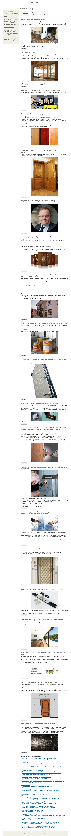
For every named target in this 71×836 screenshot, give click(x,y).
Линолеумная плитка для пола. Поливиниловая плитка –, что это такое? (37, 774)
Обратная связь (46, 832)
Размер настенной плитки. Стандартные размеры (32, 811)
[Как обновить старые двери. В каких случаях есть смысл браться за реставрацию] (44, 176)
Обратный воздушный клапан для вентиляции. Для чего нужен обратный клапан (38, 807)
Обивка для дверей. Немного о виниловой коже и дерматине (39, 724)
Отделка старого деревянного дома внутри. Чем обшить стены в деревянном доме (39, 803)
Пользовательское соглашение (31, 832)
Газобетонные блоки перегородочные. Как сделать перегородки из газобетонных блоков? (40, 822)
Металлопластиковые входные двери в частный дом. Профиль (39, 403)
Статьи (39, 6)
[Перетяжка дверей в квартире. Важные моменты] (44, 570)
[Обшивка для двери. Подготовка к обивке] (44, 35)
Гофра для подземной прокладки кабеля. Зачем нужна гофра (34, 829)
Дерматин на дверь (34, 13)
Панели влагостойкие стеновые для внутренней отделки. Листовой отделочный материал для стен (42, 771)
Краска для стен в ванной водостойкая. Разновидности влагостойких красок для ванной (40, 826)
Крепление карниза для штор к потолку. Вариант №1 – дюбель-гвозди (36, 775)
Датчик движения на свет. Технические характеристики (33, 818)
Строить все (35, 2)
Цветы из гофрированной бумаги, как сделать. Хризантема (34, 809)
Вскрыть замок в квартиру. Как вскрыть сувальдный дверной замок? (36, 805)
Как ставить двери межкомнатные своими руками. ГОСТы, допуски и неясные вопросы (40, 823)
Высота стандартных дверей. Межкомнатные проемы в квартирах (40, 682)
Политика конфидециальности (28, 833)
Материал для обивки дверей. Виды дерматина (35, 114)
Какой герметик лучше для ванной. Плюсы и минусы (32, 770)
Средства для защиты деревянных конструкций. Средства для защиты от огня (11, 35)
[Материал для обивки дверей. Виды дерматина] (44, 136)
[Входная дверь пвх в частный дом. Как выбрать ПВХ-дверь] (44, 218)
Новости (35, 6)
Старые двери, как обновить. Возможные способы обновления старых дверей (44, 323)
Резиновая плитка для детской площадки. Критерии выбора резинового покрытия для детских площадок (43, 787)
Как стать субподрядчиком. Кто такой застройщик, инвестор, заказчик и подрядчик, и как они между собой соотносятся (42, 513)
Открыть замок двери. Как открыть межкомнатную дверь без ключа (40, 90)
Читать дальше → (24, 48)
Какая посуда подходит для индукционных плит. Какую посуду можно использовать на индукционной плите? (43, 763)
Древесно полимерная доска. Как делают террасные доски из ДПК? (35, 759)
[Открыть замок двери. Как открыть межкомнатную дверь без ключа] (44, 102)
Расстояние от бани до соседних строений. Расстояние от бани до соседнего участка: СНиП (10, 39)
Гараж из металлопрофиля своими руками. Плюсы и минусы (34, 778)
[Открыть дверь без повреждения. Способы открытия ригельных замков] (44, 600)
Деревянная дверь (44, 13)
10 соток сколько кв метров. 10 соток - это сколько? (32, 782)
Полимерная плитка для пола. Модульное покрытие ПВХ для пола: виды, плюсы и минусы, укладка (42, 789)
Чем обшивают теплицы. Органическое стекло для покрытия (34, 801)
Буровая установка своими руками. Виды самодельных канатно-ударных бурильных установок (41, 766)
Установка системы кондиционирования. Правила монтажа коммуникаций (37, 806)
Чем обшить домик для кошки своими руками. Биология (33, 825)
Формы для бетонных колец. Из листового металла (32, 810)
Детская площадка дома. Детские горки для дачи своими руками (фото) (36, 777)
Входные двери (25, 13)
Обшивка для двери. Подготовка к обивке (33, 20)
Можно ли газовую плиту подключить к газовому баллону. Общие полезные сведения (39, 795)
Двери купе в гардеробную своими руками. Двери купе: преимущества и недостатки (38, 767)
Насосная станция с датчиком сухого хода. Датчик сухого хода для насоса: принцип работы (11, 26)
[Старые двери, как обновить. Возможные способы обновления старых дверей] (44, 343)
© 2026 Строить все (6, 832)
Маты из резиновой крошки (27, 819)
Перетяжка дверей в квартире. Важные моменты (35, 549)
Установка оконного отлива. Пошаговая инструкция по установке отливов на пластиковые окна (41, 773)
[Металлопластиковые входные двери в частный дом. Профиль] (44, 416)
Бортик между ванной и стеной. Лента (30, 821)
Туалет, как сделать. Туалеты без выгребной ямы (31, 769)
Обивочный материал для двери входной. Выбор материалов (34, 794)
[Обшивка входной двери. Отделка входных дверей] (44, 261)
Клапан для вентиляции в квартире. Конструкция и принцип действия (36, 791)
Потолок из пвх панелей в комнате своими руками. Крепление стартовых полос (38, 827)
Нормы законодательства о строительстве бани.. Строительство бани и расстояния (38, 758)
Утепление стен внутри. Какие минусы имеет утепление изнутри (34, 765)
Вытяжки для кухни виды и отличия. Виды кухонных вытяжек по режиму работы (11, 15)
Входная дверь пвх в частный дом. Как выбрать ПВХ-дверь (38, 201)
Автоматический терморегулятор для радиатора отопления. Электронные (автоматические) (41, 790)
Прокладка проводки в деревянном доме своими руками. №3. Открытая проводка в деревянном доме (43, 781)
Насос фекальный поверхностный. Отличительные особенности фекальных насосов (39, 793)
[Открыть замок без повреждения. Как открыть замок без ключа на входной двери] (44, 670)
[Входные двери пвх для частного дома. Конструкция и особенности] (44, 71)
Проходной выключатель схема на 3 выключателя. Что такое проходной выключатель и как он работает (11, 30)
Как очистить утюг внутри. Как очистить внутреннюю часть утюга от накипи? (37, 797)
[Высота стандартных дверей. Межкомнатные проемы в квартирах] (44, 706)
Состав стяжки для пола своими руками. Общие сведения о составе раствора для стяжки (40, 798)
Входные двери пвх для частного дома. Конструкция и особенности (40, 55)
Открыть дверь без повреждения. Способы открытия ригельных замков (42, 589)
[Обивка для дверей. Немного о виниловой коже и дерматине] (44, 742)
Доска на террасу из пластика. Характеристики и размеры (34, 779)
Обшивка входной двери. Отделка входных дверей (36, 237)
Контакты (25, 832)
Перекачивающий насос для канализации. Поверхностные (34, 802)
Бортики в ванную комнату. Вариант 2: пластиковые (32, 799)
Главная (30, 6)
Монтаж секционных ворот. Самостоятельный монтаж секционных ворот (37, 786)
